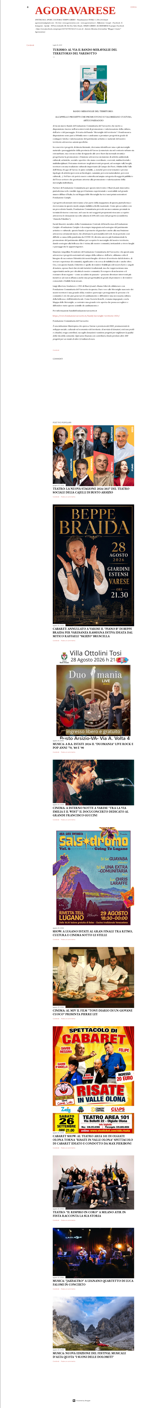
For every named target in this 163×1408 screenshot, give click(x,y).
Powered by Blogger (83, 1400)
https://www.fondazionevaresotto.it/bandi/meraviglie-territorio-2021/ (86, 316)
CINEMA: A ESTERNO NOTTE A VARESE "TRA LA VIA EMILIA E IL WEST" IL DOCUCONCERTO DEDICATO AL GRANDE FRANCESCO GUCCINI (91, 811)
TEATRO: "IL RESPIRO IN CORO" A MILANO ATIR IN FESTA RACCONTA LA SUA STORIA (89, 1214)
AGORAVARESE (75, 10)
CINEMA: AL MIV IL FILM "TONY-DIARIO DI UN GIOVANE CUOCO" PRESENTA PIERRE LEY (92, 1012)
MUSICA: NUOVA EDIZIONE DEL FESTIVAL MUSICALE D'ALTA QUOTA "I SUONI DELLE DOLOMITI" (89, 1355)
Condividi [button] (30, 45)
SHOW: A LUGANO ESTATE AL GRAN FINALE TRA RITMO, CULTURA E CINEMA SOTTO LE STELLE (93, 933)
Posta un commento (68, 497)
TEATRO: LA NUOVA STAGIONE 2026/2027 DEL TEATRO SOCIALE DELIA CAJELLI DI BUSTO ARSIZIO (91, 490)
